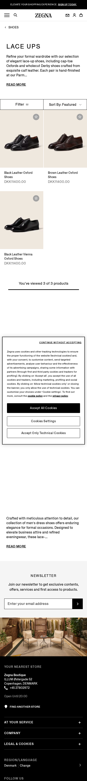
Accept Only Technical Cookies (43, 433)
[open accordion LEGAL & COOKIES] (79, 744)
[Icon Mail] (67, 15)
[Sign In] (74, 15)
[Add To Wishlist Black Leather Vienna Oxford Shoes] (36, 198)
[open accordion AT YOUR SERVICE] (79, 722)
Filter (20, 104)
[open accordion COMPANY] (79, 733)
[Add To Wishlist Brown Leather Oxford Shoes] (80, 117)
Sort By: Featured (63, 104)
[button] (17, 16)
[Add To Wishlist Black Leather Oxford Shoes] (36, 117)
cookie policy (35, 395)
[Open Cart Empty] (81, 15)
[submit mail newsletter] (77, 604)
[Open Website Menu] (7, 15)
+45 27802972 (20, 688)
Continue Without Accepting (60, 342)
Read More (16, 84)
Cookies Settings (43, 421)
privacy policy (60, 395)
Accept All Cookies (43, 408)
